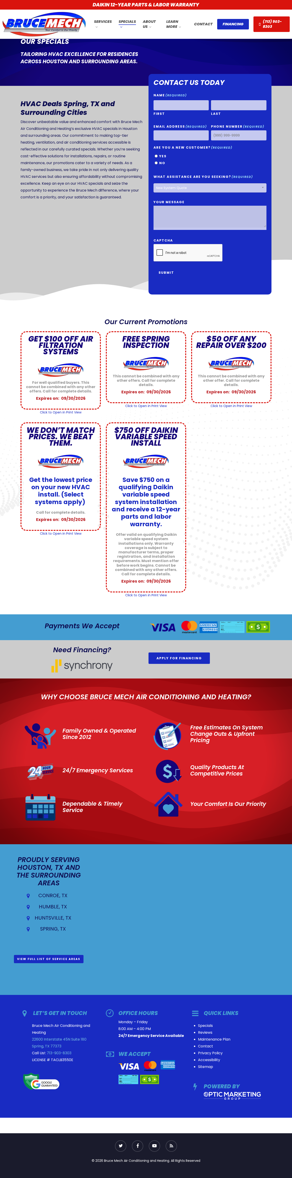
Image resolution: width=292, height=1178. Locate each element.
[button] (179, 658)
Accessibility (209, 1059)
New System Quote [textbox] (171, 188)
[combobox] (210, 187)
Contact (205, 1046)
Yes (163, 156)
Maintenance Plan (214, 1039)
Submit (166, 272)
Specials (205, 1025)
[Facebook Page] (137, 1146)
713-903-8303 (59, 1053)
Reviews (205, 1032)
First (159, 113)
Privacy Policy (210, 1053)
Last (216, 113)
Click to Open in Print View (60, 412)
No (162, 163)
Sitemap (205, 1066)
